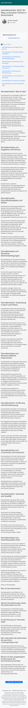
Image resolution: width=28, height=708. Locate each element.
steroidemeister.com (14, 38)
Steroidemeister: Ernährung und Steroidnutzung (11, 72)
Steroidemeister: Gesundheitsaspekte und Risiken (12, 53)
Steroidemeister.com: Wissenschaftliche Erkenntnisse (13, 67)
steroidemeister (6, 3)
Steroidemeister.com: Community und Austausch (12, 76)
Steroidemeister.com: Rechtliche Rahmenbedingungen (11, 57)
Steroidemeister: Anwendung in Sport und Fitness (12, 62)
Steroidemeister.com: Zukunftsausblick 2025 (13, 84)
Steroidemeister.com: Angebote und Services (12, 48)
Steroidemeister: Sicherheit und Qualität (13, 80)
